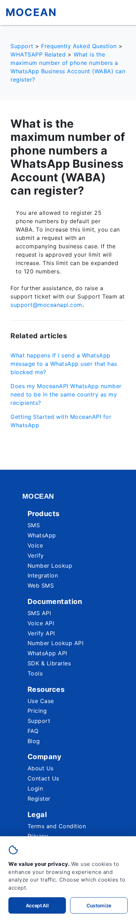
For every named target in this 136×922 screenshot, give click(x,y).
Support (21, 46)
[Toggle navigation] (122, 13)
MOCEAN (31, 12)
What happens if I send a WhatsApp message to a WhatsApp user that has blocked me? (63, 364)
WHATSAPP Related (38, 54)
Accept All (37, 905)
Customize (98, 905)
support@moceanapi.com (46, 304)
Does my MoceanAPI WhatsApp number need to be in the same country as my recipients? (66, 394)
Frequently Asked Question (79, 46)
